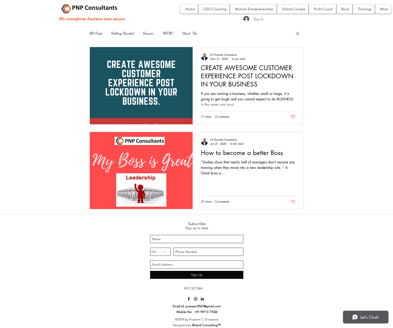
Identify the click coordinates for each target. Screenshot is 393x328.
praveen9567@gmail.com (203, 306)
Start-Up (189, 33)
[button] (297, 33)
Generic (148, 33)
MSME (168, 33)
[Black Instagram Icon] (195, 299)
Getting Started (122, 33)
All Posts (96, 33)
